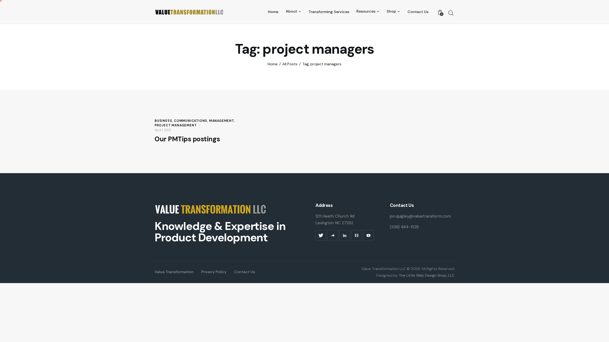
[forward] (332, 235)
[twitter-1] (320, 235)
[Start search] (451, 13)
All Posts (289, 64)
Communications (190, 121)
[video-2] (356, 235)
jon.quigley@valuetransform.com (420, 216)
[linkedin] (344, 235)
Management (221, 121)
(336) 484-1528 (404, 226)
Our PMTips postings (187, 139)
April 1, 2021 (163, 130)
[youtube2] (368, 235)
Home (273, 64)
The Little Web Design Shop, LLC (426, 275)
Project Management (175, 125)
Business (163, 121)
